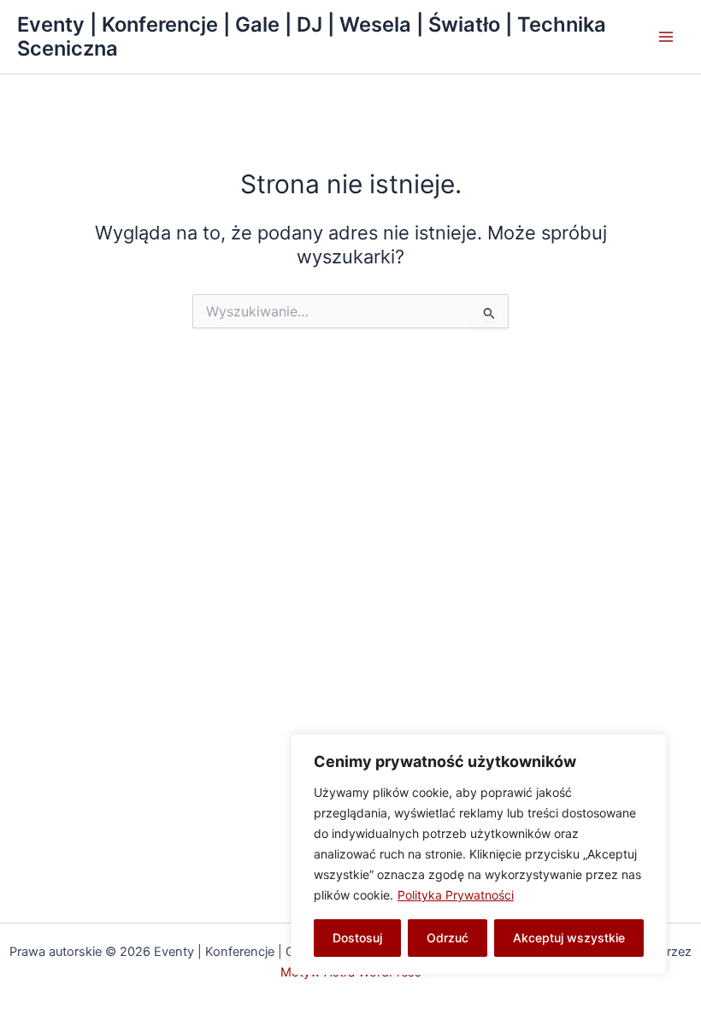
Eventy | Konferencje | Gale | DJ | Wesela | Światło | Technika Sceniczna (311, 36)
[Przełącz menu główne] (666, 37)
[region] (479, 854)
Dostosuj (357, 937)
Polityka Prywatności (456, 895)
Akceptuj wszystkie (569, 937)
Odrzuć (447, 937)
